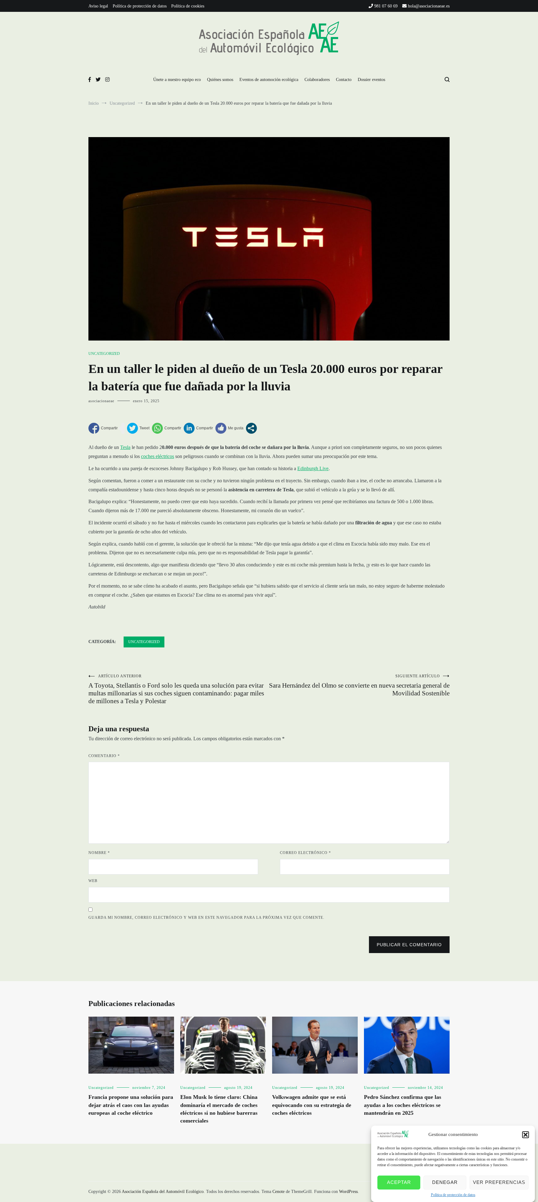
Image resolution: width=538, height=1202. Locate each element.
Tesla (125, 447)
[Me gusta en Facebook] (229, 428)
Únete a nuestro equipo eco (177, 79)
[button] (525, 1135)
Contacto (344, 79)
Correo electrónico (305, 853)
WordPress (348, 1191)
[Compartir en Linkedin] (198, 428)
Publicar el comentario (409, 944)
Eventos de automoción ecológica (268, 79)
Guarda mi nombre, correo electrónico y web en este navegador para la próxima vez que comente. (206, 917)
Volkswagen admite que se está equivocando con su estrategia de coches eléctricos (311, 1105)
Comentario (104, 756)
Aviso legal (98, 6)
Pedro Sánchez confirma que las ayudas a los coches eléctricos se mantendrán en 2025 (402, 1105)
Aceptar (399, 1182)
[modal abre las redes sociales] (251, 428)
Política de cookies (187, 6)
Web (92, 881)
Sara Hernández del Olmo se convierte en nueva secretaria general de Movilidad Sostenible (359, 685)
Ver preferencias (499, 1182)
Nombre (99, 853)
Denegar (445, 1182)
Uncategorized (104, 353)
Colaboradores (317, 79)
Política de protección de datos (453, 1195)
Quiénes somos (220, 79)
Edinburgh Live (312, 468)
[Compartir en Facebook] (103, 428)
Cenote (278, 1191)
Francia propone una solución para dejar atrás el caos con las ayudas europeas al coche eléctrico (130, 1105)
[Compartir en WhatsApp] (166, 428)
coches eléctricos (157, 456)
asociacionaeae (101, 401)
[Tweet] (138, 428)
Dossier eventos (371, 79)
